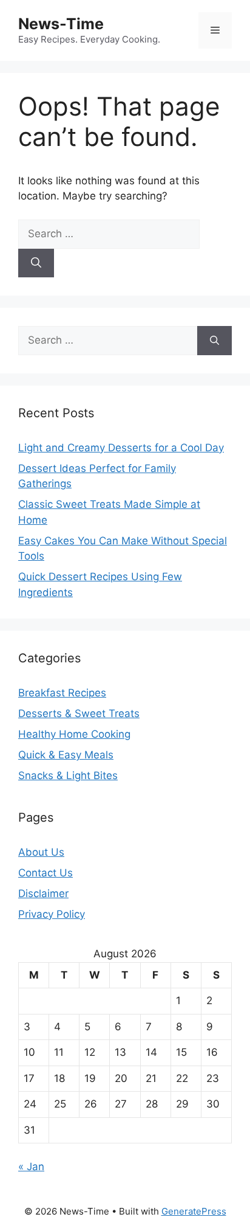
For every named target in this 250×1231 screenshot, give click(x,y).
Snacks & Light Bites (68, 775)
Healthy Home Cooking (74, 734)
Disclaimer (43, 893)
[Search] (36, 263)
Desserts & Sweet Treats (79, 713)
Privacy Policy (51, 914)
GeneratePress (193, 1211)
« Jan (31, 1166)
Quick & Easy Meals (65, 755)
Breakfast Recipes (62, 693)
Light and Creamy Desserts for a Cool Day (121, 448)
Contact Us (45, 873)
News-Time (61, 24)
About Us (41, 852)
